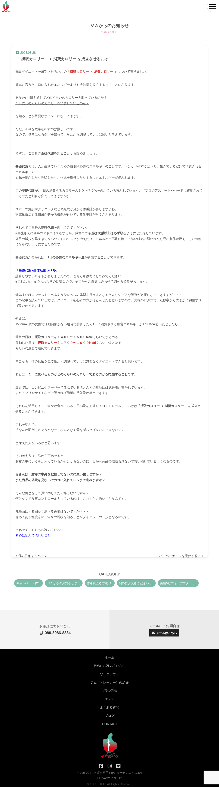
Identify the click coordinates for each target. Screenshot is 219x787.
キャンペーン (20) (28, 583)
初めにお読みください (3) (136, 583)
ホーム (109, 657)
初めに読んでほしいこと (33, 535)
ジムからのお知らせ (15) (63, 583)
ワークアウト (109, 674)
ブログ (109, 715)
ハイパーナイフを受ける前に (180, 555)
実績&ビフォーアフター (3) (178, 583)
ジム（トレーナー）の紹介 (109, 682)
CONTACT (109, 723)
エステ (109, 698)
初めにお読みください (109, 665)
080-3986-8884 (57, 632)
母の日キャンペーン (32, 555)
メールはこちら (166, 632)
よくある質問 (109, 707)
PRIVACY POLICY (109, 778)
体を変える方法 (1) (99, 583)
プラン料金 (110, 690)
